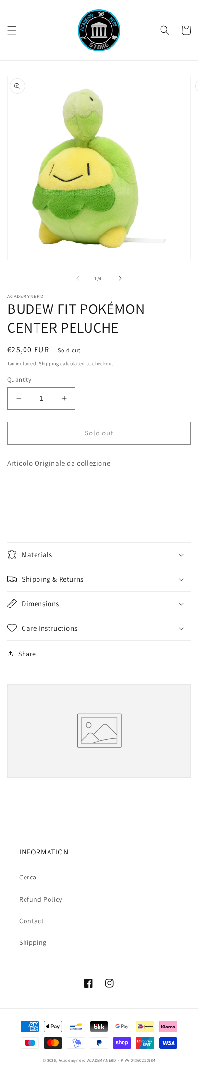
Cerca (28, 877)
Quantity (19, 379)
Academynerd (72, 1060)
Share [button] (27, 653)
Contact (31, 920)
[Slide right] (120, 278)
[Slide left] (77, 278)
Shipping (49, 363)
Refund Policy (40, 899)
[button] (12, 30)
